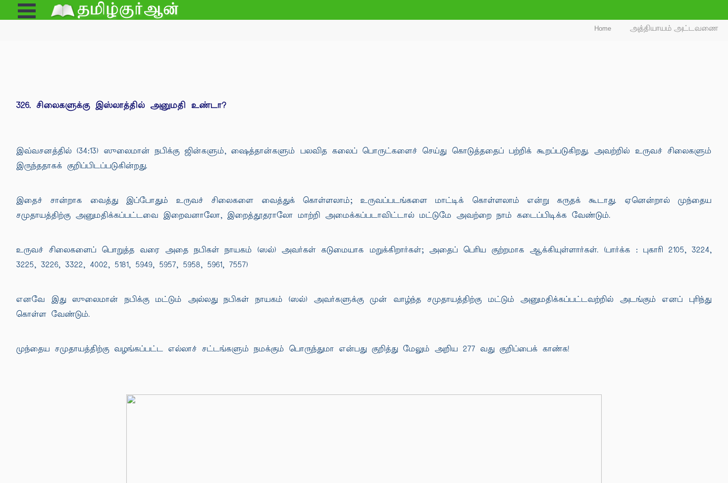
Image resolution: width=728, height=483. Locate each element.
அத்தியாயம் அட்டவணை (674, 28)
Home (602, 28)
